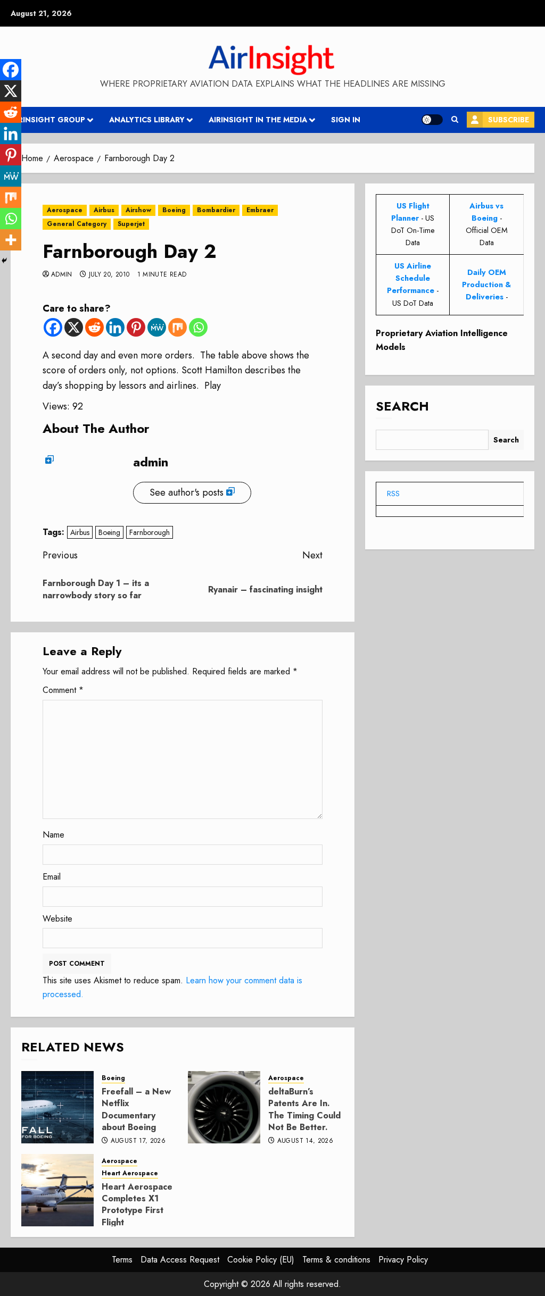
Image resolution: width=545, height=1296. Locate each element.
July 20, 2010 (109, 275)
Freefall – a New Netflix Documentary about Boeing (136, 1109)
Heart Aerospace (130, 1173)
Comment (63, 690)
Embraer (260, 210)
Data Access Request (180, 1259)
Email (52, 877)
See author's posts (187, 492)
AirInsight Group (48, 119)
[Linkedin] (115, 327)
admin (61, 275)
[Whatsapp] (198, 327)
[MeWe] (156, 327)
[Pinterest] (136, 327)
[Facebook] (53, 327)
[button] (454, 120)
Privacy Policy (403, 1259)
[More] (10, 239)
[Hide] (4, 260)
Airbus (104, 210)
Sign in (345, 119)
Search (402, 406)
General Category (76, 224)
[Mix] (177, 327)
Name (53, 835)
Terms (122, 1259)
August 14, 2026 (305, 1141)
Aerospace (64, 210)
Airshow (138, 210)
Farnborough (149, 532)
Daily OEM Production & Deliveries (486, 284)
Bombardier (216, 210)
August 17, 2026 (138, 1141)
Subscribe (508, 119)
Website (57, 919)
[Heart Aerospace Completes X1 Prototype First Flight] (57, 1190)
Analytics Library (147, 119)
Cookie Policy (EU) (260, 1259)
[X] (73, 327)
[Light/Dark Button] (432, 119)
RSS (393, 493)
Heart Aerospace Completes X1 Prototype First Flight (137, 1204)
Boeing (174, 210)
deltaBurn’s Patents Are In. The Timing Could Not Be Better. (304, 1109)
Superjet (131, 224)
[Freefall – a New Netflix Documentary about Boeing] (57, 1107)
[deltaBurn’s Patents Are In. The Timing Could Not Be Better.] (224, 1107)
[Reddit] (94, 327)
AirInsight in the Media (258, 119)
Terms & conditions (336, 1259)
